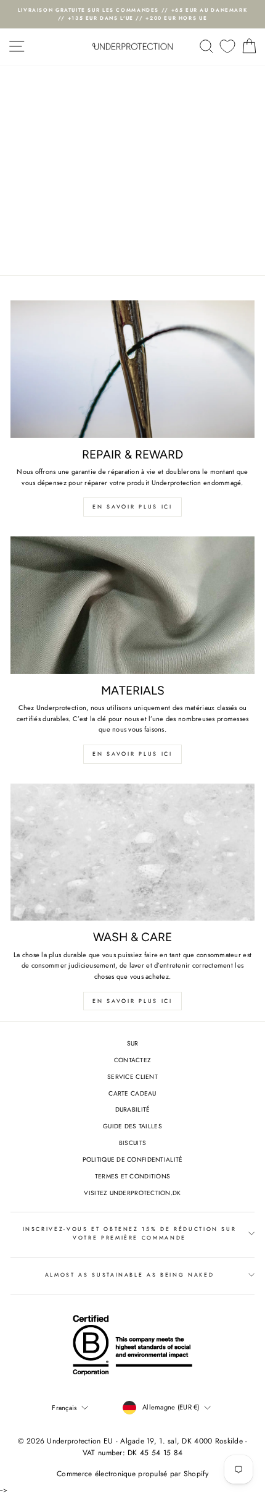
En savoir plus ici (132, 506)
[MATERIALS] (132, 605)
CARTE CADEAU (132, 1093)
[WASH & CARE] (132, 852)
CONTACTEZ (132, 1060)
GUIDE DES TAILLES (132, 1126)
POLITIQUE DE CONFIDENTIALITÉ (133, 1159)
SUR (133, 1043)
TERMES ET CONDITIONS (133, 1176)
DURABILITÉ (132, 1109)
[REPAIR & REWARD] (132, 369)
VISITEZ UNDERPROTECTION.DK (132, 1193)
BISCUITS (132, 1142)
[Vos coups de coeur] (227, 47)
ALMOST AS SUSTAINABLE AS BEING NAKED (129, 1274)
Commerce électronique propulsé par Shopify (132, 1473)
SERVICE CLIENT (132, 1076)
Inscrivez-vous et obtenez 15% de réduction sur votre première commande (130, 1233)
